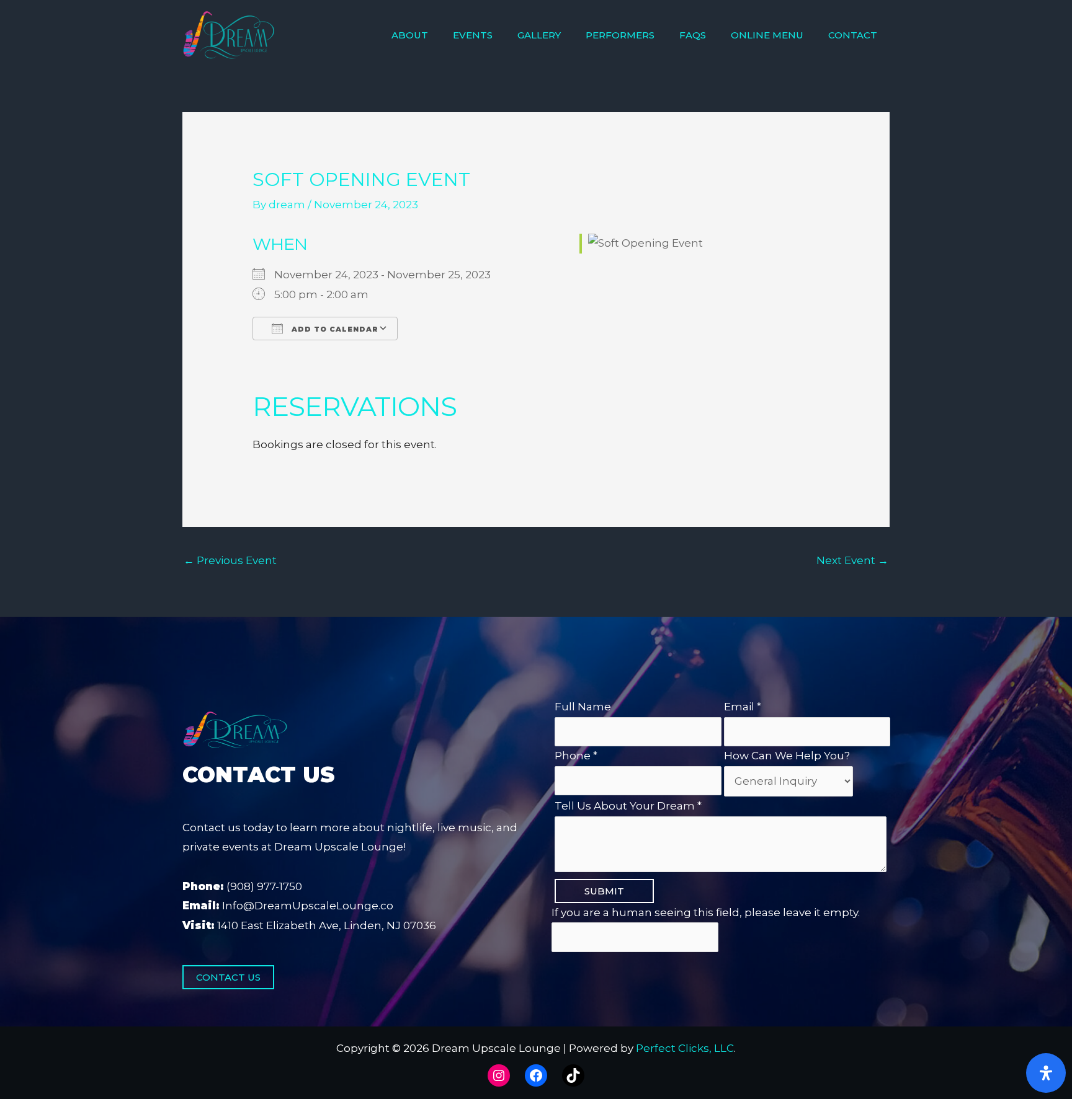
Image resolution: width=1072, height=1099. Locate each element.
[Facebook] (536, 1075)
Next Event (852, 560)
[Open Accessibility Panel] (1046, 1073)
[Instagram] (499, 1075)
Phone (576, 755)
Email (742, 706)
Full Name (583, 706)
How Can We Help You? (787, 755)
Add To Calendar (333, 329)
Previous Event (230, 560)
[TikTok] (573, 1075)
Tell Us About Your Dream (628, 806)
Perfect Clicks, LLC (685, 1048)
